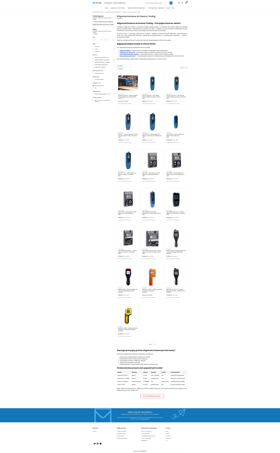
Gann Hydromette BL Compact (129, 54)
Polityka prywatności (122, 438)
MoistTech (97, 51)
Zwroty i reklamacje (146, 438)
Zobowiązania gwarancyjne (148, 436)
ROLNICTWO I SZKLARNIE (100, 67)
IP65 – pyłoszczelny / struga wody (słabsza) (102, 101)
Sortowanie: (120, 66)
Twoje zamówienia (121, 431)
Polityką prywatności (144, 419)
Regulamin (133, 417)
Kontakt (95, 431)
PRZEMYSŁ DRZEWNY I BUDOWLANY (102, 60)
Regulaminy (144, 440)
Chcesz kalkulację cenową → (152, 396)
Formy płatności (145, 433)
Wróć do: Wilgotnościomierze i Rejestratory (103, 21)
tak (95, 88)
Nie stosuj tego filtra (99, 85)
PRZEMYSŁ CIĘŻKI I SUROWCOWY (102, 57)
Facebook (168, 438)
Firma (166, 431)
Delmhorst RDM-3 (125, 50)
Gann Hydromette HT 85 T (128, 56)
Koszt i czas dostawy (146, 431)
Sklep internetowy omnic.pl (98, 12)
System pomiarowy (99, 73)
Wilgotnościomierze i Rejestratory (113, 12)
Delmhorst (97, 46)
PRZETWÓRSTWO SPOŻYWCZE (101, 64)
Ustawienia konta (121, 433)
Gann (96, 49)
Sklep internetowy (139, 451)
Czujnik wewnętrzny (99, 79)
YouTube (167, 436)
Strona (182, 67)
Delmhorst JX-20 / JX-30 (127, 52)
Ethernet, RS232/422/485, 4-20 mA (102, 94)
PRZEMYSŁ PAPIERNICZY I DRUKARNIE (102, 62)
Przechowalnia (120, 436)
